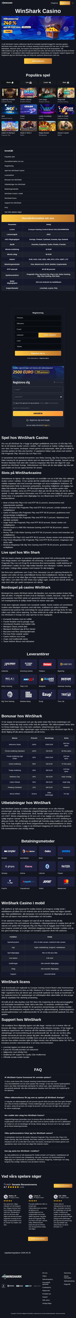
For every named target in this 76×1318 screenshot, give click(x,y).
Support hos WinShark (13, 203)
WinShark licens (10, 198)
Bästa (9, 82)
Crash (46, 82)
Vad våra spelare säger (13, 212)
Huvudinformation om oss (14, 161)
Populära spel (10, 157)
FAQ (6, 207)
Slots (64, 82)
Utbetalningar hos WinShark (15, 184)
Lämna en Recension (63, 1186)
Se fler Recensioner (38, 1239)
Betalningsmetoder (11, 189)
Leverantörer (9, 175)
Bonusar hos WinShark (13, 180)
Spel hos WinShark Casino (14, 170)
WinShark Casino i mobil (14, 194)
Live (27, 82)
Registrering (9, 166)
